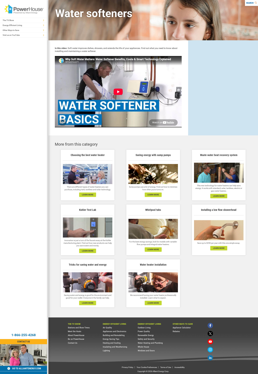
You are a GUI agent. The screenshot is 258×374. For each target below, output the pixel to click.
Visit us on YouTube (11, 35)
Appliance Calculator (182, 327)
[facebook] (210, 325)
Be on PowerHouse (76, 339)
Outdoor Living (144, 327)
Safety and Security (146, 339)
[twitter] (210, 333)
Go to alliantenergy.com (26, 368)
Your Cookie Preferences (147, 367)
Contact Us (23, 341)
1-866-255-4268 (23, 335)
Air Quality (107, 327)
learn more (87, 195)
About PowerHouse (76, 335)
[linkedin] (210, 357)
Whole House (143, 347)
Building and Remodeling (114, 335)
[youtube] (210, 341)
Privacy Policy (127, 367)
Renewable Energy (146, 335)
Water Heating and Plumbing (150, 343)
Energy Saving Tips (111, 339)
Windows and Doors (146, 350)
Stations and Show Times (79, 327)
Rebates (176, 331)
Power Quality (144, 331)
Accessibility (179, 367)
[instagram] (210, 349)
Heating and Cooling (112, 343)
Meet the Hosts (74, 331)
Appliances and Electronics (114, 331)
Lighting (106, 350)
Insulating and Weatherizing (115, 347)
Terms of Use (165, 367)
